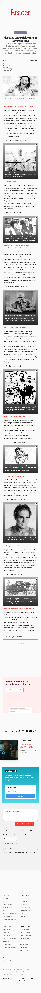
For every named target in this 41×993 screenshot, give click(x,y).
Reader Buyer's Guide (10, 919)
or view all (9, 694)
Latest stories (7, 904)
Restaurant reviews (9, 947)
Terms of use (7, 975)
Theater (23, 913)
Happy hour (7, 941)
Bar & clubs (7, 930)
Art (21, 898)
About (10, 969)
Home (5, 969)
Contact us (28, 969)
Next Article (24, 740)
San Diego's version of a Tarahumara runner (19, 546)
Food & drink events (10, 938)
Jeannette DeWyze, (9, 62)
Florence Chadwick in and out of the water (18, 106)
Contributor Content (10, 913)
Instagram (25, 944)
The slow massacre (10, 182)
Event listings (25, 907)
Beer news (6, 933)
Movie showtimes (26, 910)
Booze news (7, 935)
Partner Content (8, 916)
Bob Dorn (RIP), (7, 69)
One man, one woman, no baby (14, 476)
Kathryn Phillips (7, 70)
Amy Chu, (6, 67)
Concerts (23, 901)
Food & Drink (7, 927)
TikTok (24, 947)
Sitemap (19, 972)
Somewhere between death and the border (19, 608)
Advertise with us (9, 972)
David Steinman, (8, 64)
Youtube (25, 950)
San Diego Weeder (9, 961)
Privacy (25, 972)
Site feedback (25, 933)
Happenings (24, 896)
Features (6, 896)
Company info (7, 958)
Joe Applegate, (7, 65)
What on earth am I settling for (14, 416)
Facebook (25, 938)
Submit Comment (23, 824)
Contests (23, 904)
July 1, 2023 (34, 62)
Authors (5, 901)
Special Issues (7, 907)
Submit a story (25, 935)
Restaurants (7, 944)
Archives (6, 898)
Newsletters (24, 930)
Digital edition (18, 975)
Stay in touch (25, 927)
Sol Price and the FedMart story (15, 327)
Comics (5, 910)
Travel (22, 916)
